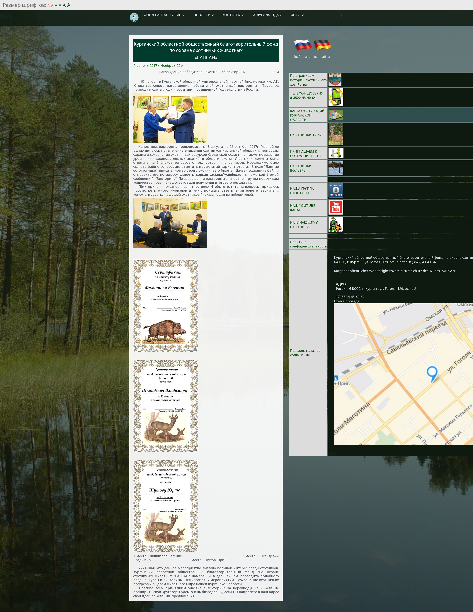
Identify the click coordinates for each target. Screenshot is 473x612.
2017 (153, 65)
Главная (139, 65)
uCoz (332, 453)
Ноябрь (167, 65)
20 (178, 65)
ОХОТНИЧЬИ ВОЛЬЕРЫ (301, 168)
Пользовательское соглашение (305, 352)
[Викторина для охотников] (335, 84)
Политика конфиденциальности (308, 244)
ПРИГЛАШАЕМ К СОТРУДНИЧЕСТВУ (305, 153)
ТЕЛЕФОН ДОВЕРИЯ (306, 93)
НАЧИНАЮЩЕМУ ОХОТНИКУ (304, 224)
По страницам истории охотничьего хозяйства (308, 80)
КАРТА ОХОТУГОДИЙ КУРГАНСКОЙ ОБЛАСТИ (307, 115)
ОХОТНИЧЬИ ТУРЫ (305, 135)
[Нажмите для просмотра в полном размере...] (206, 118)
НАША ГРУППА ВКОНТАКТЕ (302, 190)
